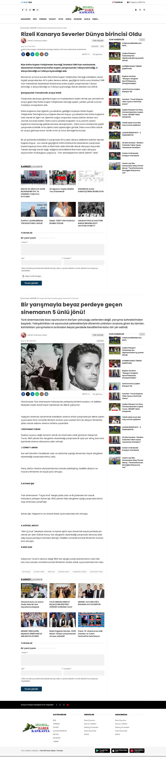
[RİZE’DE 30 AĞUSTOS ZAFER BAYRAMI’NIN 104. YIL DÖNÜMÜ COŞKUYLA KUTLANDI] (34, 178)
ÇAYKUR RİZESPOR (60, 731)
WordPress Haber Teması (51, 750)
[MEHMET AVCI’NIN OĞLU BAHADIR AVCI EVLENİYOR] (91, 591)
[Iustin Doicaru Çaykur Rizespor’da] (114, 95)
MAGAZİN (95, 46)
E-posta (67, 258)
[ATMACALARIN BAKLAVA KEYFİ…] (114, 49)
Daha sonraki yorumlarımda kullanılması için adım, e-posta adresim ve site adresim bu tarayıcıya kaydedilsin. (59, 269)
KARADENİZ (25, 19)
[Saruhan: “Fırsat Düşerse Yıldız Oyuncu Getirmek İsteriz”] (114, 105)
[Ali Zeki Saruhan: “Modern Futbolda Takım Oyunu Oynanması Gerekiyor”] (114, 149)
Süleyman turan (97, 572)
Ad (23, 258)
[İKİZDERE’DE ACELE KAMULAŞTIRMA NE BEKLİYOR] (91, 178)
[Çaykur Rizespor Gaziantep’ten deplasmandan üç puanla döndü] (114, 59)
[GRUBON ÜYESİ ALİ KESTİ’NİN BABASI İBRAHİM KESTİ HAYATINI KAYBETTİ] (91, 210)
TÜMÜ (142, 40)
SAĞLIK (87, 19)
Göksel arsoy (64, 572)
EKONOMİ (78, 19)
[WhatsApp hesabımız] (37, 10)
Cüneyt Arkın (39, 572)
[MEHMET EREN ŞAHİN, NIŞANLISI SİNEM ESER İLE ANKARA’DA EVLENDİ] (34, 620)
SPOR (60, 19)
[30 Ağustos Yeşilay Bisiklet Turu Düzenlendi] (62, 178)
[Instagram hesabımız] (30, 10)
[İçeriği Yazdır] (46, 54)
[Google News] (97, 54)
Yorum (24, 242)
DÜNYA (68, 19)
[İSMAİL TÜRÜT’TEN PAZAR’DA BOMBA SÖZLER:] (62, 210)
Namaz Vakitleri (90, 724)
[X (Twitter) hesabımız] (26, 10)
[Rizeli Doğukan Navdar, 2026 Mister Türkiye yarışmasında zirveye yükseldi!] (62, 620)
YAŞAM (55, 741)
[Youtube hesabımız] (33, 10)
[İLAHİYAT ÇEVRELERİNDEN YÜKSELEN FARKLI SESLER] (34, 210)
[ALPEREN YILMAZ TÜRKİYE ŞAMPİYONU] (114, 72)
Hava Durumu (89, 720)
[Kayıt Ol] (136, 10)
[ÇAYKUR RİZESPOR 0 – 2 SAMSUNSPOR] (114, 139)
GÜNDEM (42, 19)
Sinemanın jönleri (80, 572)
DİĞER (94, 19)
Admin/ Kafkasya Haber (37, 41)
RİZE (35, 19)
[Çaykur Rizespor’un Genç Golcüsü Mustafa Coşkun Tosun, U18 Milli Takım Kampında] (114, 116)
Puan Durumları (90, 731)
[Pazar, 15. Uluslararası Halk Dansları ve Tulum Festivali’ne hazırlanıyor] (91, 620)
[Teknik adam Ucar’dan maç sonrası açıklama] (114, 129)
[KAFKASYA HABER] (83, 13)
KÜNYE (86, 734)
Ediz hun (52, 572)
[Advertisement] (60, 136)
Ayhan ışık (26, 572)
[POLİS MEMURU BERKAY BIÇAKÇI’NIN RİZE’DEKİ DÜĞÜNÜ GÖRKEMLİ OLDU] (62, 591)
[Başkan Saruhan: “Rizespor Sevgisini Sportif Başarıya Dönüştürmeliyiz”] (114, 82)
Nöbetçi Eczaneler (91, 727)
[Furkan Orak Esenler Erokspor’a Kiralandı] (114, 159)
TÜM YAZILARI (98, 41)
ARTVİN (55, 734)
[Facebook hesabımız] (22, 10)
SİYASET (52, 19)
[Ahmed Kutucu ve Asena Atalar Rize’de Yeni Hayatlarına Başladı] (34, 591)
